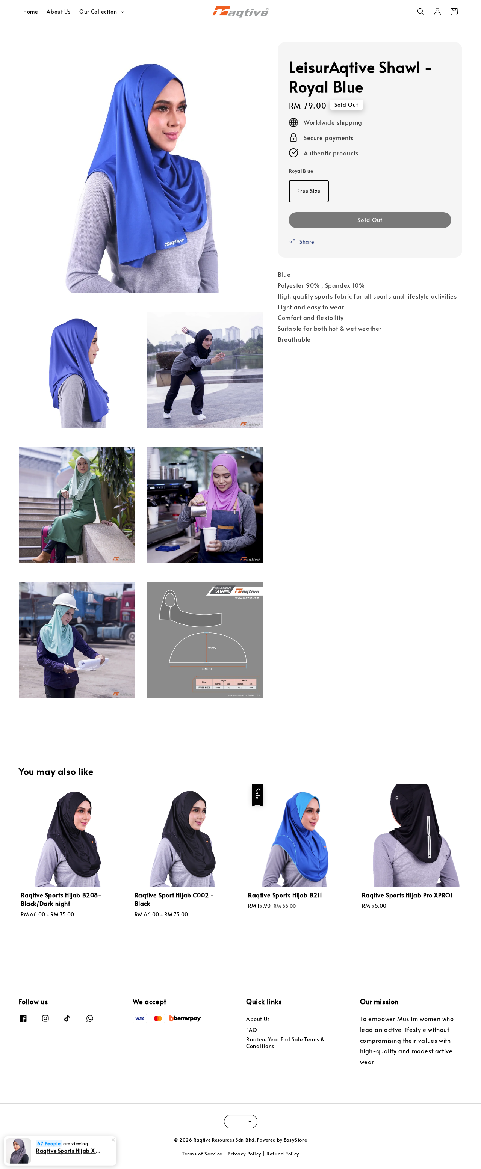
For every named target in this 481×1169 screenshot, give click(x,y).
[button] (421, 11)
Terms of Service (202, 1153)
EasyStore (295, 1139)
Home (30, 11)
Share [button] (306, 241)
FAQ (251, 1029)
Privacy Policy (244, 1153)
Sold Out (370, 219)
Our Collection (98, 11)
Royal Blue (301, 171)
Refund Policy (282, 1153)
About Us (58, 11)
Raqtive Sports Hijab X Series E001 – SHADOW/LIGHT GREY (69, 1150)
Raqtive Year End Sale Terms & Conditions (285, 1043)
